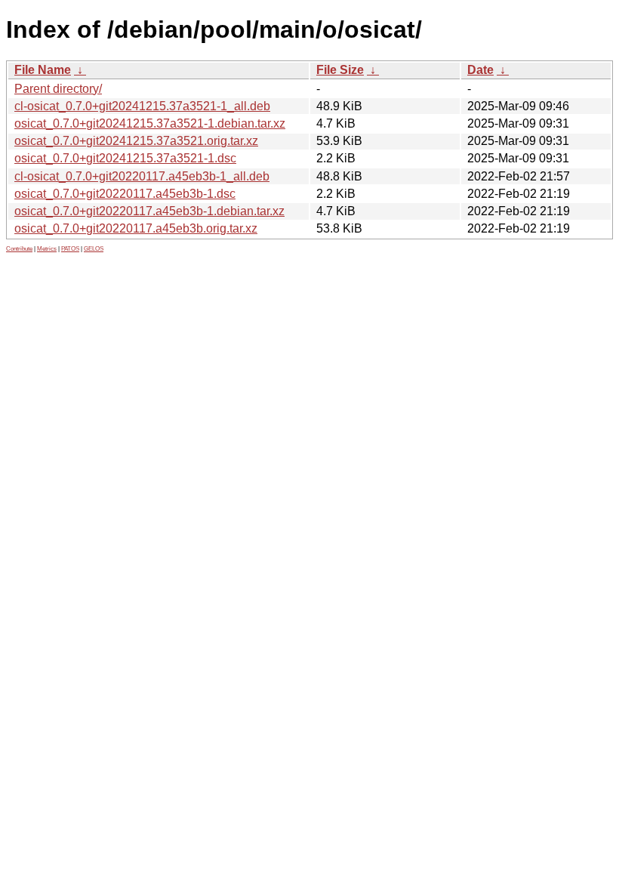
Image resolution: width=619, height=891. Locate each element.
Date (480, 69)
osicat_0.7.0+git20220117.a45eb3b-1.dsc (125, 193)
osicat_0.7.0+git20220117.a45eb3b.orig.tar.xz (135, 228)
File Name (42, 69)
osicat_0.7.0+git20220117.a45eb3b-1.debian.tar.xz (149, 211)
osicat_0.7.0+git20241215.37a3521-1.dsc (125, 158)
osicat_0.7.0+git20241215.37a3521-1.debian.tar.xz (149, 123)
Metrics (47, 248)
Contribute (19, 248)
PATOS (70, 248)
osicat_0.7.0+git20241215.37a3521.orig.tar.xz (136, 140)
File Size (340, 69)
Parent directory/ (58, 88)
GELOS (93, 248)
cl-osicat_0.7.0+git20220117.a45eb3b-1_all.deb (141, 176)
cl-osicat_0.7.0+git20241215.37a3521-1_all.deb (142, 106)
